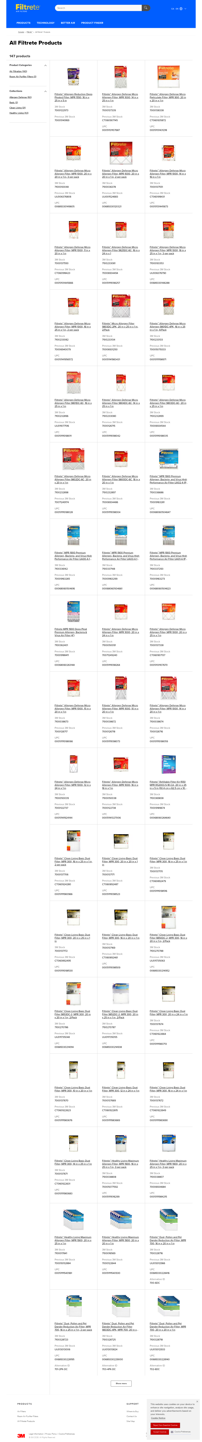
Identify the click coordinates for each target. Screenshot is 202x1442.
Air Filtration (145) (18, 71)
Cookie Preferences (67, 1434)
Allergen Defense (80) (20, 97)
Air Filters (21, 1412)
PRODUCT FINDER (92, 23)
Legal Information (36, 1434)
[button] (180, 1432)
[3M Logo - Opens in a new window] (28, 7)
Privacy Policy (51, 1434)
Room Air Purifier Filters (27, 1416)
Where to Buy (133, 1412)
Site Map (131, 1421)
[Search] (146, 8)
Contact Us (132, 1416)
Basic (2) (13, 103)
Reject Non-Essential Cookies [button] (165, 1425)
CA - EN (175, 9)
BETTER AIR (68, 23)
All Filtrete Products (26, 1421)
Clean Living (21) (17, 108)
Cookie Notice (158, 1418)
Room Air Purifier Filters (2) (22, 77)
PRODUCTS (23, 23)
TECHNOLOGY (46, 23)
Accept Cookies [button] (159, 1432)
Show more (121, 1384)
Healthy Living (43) (18, 113)
